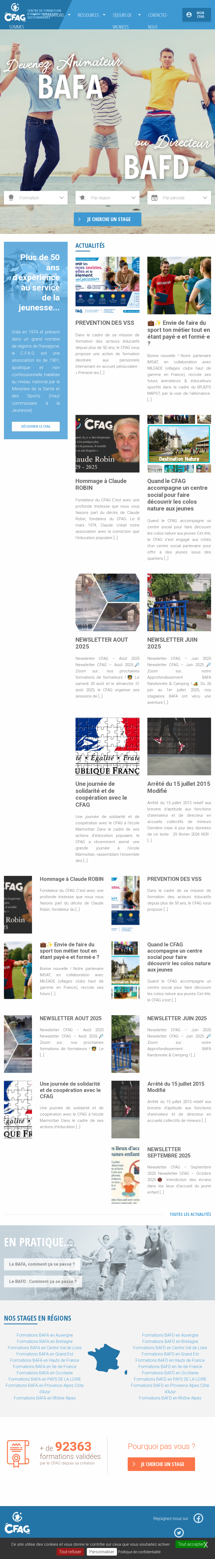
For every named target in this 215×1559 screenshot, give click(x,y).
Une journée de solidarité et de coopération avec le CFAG (101, 794)
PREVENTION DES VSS (105, 323)
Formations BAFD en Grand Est (170, 1354)
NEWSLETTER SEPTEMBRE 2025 (168, 1152)
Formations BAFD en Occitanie (170, 1372)
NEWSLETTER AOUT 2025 (70, 1018)
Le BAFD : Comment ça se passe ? (43, 1281)
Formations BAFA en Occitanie (45, 1372)
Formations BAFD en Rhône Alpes (170, 1398)
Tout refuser (70, 1551)
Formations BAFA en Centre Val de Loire (45, 1347)
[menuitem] (90, 14)
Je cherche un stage (162, 1464)
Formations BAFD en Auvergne (170, 1335)
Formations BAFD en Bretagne (170, 1341)
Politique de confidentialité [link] (139, 1552)
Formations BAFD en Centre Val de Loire (170, 1347)
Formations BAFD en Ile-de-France (170, 1366)
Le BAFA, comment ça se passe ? (42, 1264)
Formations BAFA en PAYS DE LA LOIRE (45, 1379)
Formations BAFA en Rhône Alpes (45, 1398)
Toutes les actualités (190, 1214)
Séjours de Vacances (122, 16)
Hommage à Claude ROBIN (72, 879)
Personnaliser (101, 1551)
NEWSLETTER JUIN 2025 (177, 1018)
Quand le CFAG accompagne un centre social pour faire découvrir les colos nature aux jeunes (177, 495)
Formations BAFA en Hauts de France (44, 1360)
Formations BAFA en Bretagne (45, 1341)
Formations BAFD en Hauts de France (170, 1360)
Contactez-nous (158, 16)
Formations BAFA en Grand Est (45, 1354)
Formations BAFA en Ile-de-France (45, 1366)
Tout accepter (191, 1544)
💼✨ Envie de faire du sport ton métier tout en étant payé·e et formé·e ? (178, 333)
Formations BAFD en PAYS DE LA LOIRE (170, 1379)
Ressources (88, 15)
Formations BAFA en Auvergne (45, 1335)
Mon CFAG (200, 14)
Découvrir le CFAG (35, 426)
